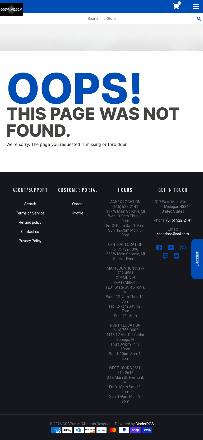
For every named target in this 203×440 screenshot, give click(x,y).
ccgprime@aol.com (173, 234)
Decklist (197, 259)
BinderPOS (145, 424)
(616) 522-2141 (179, 220)
